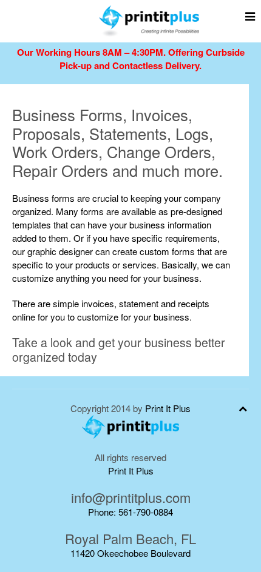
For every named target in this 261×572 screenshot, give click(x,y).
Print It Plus (168, 408)
